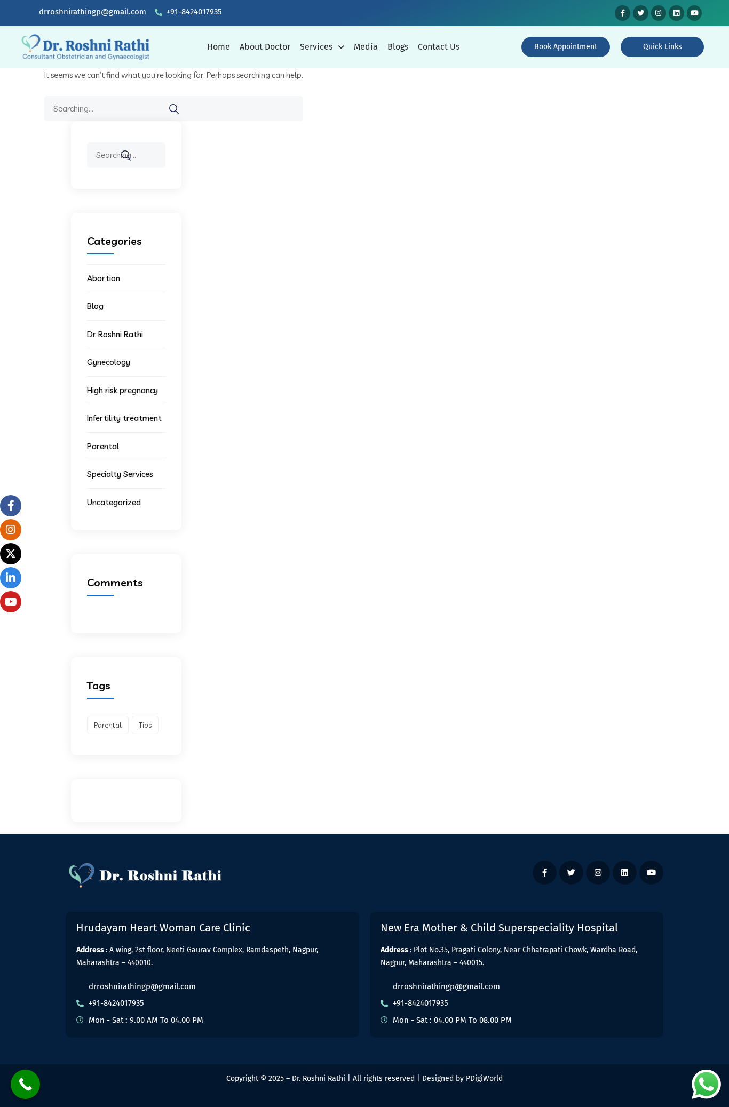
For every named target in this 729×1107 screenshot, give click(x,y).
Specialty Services (120, 474)
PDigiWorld (484, 1078)
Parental (103, 446)
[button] (322, 47)
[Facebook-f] (622, 13)
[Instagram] (659, 13)
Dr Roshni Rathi (115, 334)
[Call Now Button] (25, 1084)
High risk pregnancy (122, 390)
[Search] (173, 109)
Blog (95, 306)
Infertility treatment (124, 418)
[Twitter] (640, 13)
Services (316, 47)
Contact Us (438, 47)
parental (108, 725)
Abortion (103, 278)
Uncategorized (114, 502)
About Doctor (265, 47)
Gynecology (108, 362)
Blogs (397, 47)
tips (145, 725)
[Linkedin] (676, 13)
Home (218, 47)
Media (366, 47)
